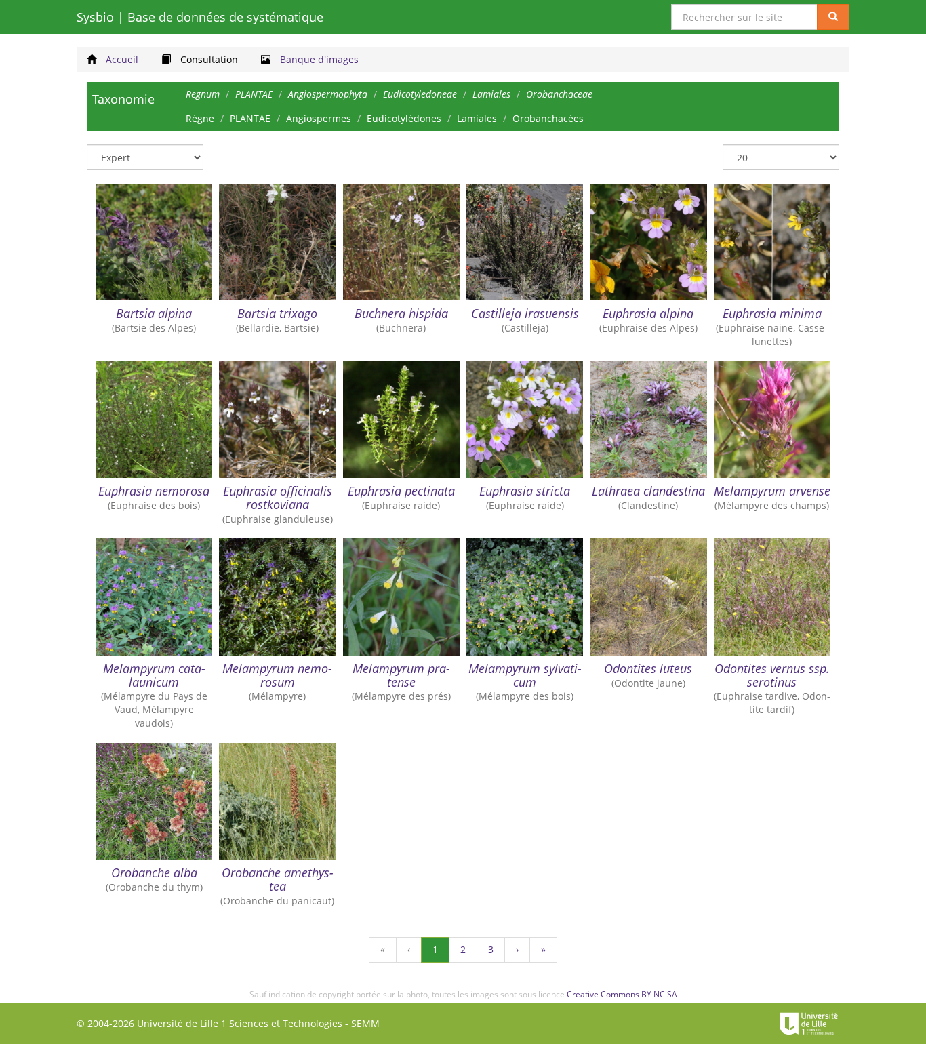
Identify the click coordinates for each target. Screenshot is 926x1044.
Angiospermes (318, 118)
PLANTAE (250, 118)
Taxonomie (123, 99)
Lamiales (477, 118)
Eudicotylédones (404, 118)
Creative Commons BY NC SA (622, 994)
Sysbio (200, 17)
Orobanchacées (548, 118)
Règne (200, 118)
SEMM (365, 1023)
